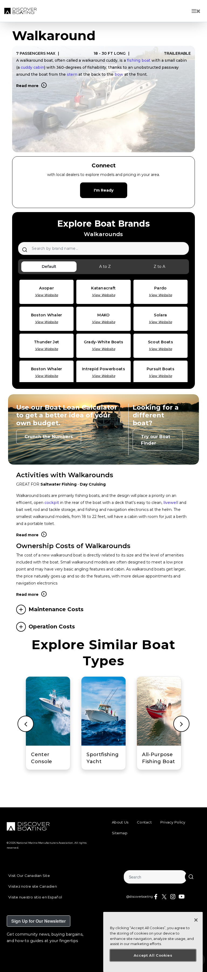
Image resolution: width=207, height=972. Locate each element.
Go (191, 877)
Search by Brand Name (24, 249)
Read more (27, 85)
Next (181, 724)
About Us (120, 822)
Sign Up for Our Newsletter (38, 921)
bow (119, 74)
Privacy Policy (172, 822)
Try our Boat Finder (155, 440)
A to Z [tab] (105, 266)
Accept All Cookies (153, 955)
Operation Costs (52, 626)
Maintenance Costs (56, 609)
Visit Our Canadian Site (29, 875)
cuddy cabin (32, 67)
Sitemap (119, 833)
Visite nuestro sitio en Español (35, 897)
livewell (170, 502)
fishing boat (138, 60)
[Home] (20, 10)
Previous (26, 724)
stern (72, 74)
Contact (144, 822)
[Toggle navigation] (196, 11)
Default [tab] (49, 266)
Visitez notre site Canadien (32, 886)
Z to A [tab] (159, 266)
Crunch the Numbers (49, 436)
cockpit (51, 502)
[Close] (196, 920)
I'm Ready (103, 190)
